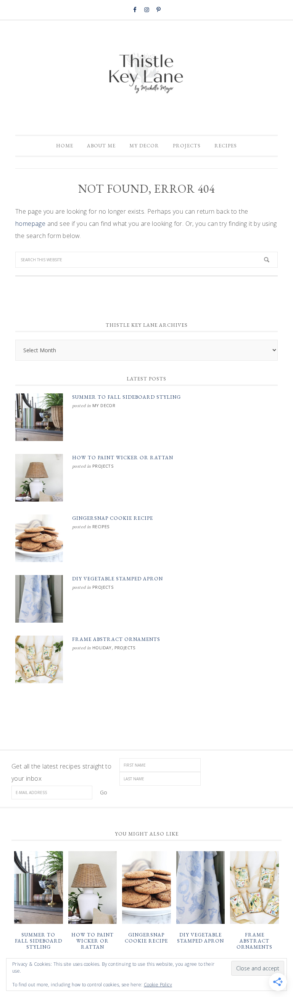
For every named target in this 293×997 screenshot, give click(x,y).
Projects (102, 466)
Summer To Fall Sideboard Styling (126, 397)
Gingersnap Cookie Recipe (112, 518)
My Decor (103, 405)
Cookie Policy (158, 984)
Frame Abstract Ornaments (116, 639)
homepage (30, 223)
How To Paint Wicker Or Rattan (122, 457)
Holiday (102, 647)
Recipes (100, 526)
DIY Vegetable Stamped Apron (117, 578)
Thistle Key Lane (146, 74)
